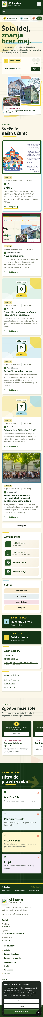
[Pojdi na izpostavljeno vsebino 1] (34, 63)
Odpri (35, 69)
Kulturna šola (29, 891)
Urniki (6, 966)
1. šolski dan (9, 655)
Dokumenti (8, 970)
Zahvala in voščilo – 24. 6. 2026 (20, 430)
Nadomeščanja (12, 18)
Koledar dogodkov (11, 954)
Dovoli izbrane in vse (21, 1011)
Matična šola (21, 591)
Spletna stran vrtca (11, 680)
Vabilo (8, 187)
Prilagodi (22, 1006)
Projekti (21, 608)
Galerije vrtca (9, 684)
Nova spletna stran (12, 69)
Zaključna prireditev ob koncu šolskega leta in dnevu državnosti (21, 663)
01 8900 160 (6, 926)
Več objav (21, 526)
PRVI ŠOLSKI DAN (11, 659)
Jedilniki (26, 18)
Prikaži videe (16, 733)
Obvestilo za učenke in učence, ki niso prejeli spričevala (20, 313)
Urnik (37, 18)
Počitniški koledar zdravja (18, 371)
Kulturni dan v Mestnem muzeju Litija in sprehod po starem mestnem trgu (17, 498)
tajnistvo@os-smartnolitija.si (14, 933)
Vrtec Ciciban (21, 602)
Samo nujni (21, 1001)
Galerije (7, 974)
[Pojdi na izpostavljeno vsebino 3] (37, 63)
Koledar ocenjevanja (12, 958)
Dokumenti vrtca (10, 687)
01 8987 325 (6, 940)
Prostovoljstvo (15, 891)
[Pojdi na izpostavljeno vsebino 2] (36, 63)
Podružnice (21, 596)
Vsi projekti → (36, 887)
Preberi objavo (11, 207)
